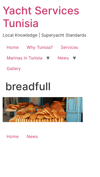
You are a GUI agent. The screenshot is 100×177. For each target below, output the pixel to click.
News (63, 58)
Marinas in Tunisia (24, 58)
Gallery (14, 68)
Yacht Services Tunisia (41, 17)
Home (13, 47)
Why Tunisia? (40, 47)
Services (69, 47)
